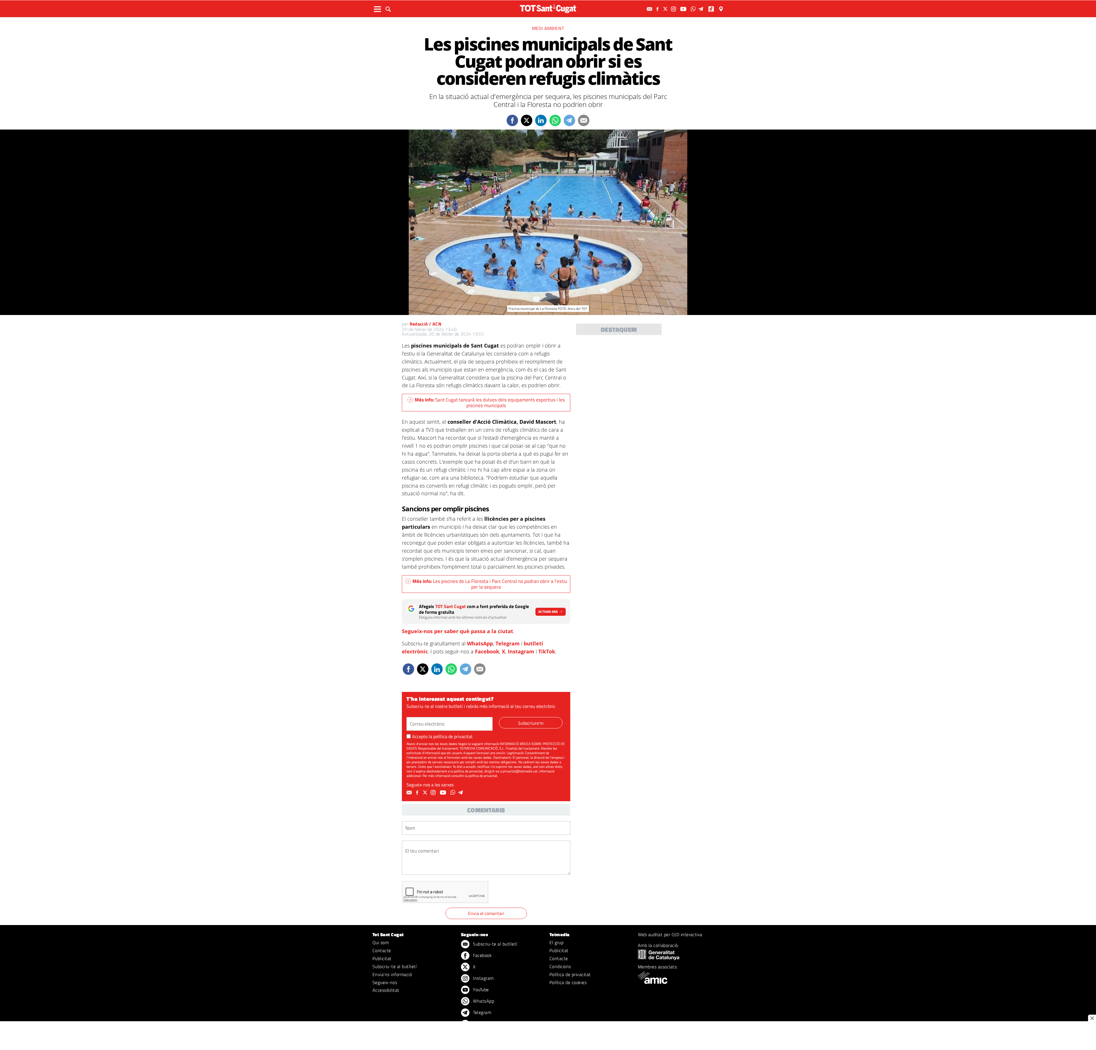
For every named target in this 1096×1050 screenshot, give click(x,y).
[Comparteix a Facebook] (512, 120)
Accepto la (442, 736)
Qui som (380, 942)
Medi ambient (548, 28)
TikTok (546, 651)
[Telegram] (701, 9)
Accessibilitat (385, 990)
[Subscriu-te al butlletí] (650, 9)
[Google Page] (721, 9)
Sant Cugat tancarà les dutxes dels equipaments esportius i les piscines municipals (490, 402)
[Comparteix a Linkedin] (541, 120)
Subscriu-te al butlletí (394, 966)
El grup (556, 942)
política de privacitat (453, 736)
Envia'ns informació (392, 974)
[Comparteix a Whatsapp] (555, 120)
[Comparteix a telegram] (569, 120)
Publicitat (382, 958)
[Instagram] (674, 9)
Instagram (521, 651)
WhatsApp (480, 643)
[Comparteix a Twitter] (526, 120)
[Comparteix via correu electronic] (583, 120)
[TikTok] (711, 9)
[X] (666, 9)
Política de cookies (568, 982)
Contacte (381, 950)
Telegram (507, 643)
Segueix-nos (384, 982)
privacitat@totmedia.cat (520, 771)
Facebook (487, 651)
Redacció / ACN (425, 324)
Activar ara (548, 611)
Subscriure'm (530, 723)
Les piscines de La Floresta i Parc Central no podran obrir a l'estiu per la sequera (489, 584)
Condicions (560, 966)
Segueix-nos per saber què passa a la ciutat (457, 631)
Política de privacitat (570, 974)
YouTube (480, 989)
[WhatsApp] (693, 9)
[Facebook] (658, 9)
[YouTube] (684, 9)
